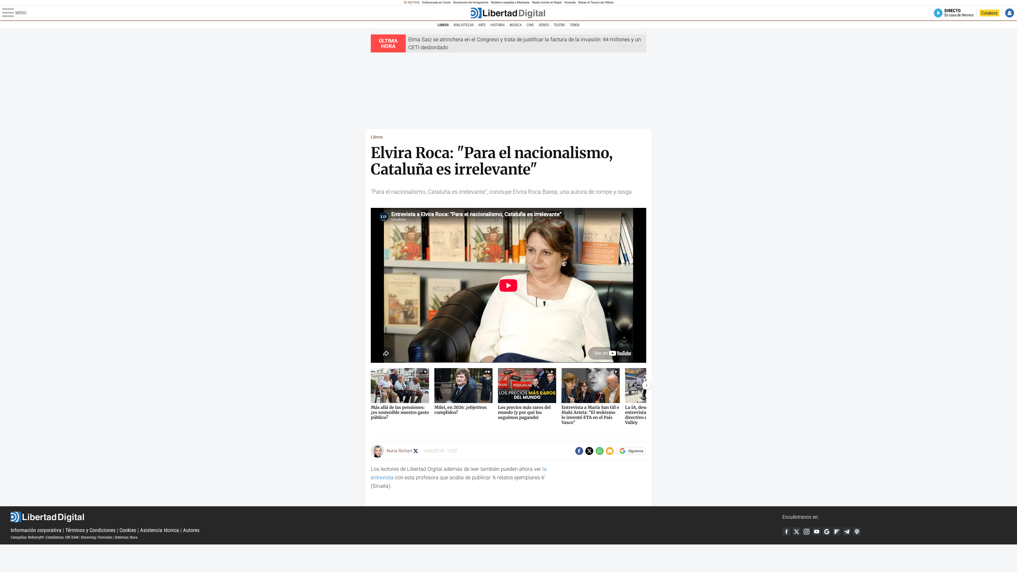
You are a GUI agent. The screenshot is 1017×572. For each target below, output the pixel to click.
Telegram (847, 531)
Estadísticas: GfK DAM (62, 537)
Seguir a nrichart (415, 450)
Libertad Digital (396, 517)
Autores (191, 530)
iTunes (857, 531)
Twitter (796, 531)
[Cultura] (508, 13)
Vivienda (570, 2)
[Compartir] (579, 451)
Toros (574, 25)
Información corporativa (36, 530)
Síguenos (635, 451)
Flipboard (837, 531)
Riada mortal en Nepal (546, 2)
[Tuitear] (589, 451)
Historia (497, 25)
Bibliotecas (464, 25)
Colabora (989, 13)
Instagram (806, 531)
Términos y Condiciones (90, 530)
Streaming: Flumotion (96, 537)
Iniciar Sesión (1009, 12)
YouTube (816, 531)
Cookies (127, 530)
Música (516, 25)
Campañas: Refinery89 (27, 537)
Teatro (559, 25)
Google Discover (827, 531)
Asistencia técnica (159, 530)
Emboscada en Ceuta (436, 2)
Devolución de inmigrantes (470, 2)
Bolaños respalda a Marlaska (510, 2)
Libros (443, 25)
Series (544, 25)
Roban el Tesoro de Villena (595, 2)
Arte (482, 25)
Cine (530, 25)
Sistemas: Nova (126, 537)
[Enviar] (600, 451)
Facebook (786, 531)
